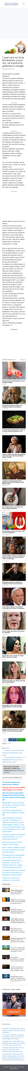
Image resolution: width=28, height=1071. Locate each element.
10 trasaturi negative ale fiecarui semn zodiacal (11, 783)
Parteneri (7, 1024)
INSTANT (7, 748)
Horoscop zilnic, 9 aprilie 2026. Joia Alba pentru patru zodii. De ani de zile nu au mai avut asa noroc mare (13, 1043)
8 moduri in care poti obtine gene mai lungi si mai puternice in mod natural (13, 753)
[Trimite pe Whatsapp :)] (21, 739)
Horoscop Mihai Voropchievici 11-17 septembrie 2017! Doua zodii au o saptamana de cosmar (13, 760)
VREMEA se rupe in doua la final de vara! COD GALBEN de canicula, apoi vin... (17, 901)
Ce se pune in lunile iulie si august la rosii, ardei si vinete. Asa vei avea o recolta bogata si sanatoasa (13, 1036)
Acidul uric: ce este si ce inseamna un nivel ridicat (11, 879)
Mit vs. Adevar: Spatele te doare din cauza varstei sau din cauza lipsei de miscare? (13, 850)
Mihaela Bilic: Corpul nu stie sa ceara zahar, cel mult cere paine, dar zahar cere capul (13, 805)
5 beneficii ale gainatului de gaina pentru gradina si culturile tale (13, 812)
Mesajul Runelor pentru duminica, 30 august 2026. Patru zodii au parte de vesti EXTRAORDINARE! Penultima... (18, 980)
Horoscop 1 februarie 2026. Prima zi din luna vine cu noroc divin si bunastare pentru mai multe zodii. (13, 1049)
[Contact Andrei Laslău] (14, 1016)
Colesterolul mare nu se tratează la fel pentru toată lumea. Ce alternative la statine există (13, 872)
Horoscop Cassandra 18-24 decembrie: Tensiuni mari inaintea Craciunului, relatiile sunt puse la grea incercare (12, 864)
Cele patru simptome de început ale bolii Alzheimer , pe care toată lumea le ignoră (13, 837)
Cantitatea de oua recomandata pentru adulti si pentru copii (13, 856)
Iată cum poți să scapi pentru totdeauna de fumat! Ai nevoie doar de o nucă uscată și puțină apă (13, 796)
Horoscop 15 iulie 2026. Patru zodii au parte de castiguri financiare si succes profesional (13, 1030)
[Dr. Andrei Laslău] (11, 3)
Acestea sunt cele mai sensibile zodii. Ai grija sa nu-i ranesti (13, 789)
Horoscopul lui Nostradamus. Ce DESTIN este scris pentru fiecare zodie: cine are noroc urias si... (17, 961)
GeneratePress (14, 1068)
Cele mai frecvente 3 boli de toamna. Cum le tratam (12, 843)
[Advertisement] (14, 22)
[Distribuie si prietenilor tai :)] (12, 739)
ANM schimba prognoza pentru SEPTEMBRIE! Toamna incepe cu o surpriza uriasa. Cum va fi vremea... (17, 894)
